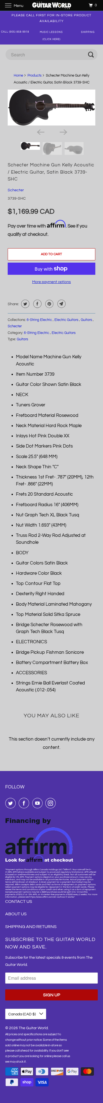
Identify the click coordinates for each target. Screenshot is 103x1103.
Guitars (87, 320)
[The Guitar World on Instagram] (51, 803)
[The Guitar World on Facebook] (25, 803)
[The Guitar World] (51, 5)
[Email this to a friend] (61, 304)
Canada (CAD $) (22, 1014)
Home (18, 75)
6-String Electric (40, 320)
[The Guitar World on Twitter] (11, 803)
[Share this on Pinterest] (49, 304)
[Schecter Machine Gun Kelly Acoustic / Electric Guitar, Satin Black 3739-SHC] (51, 107)
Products (34, 75)
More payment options (51, 282)
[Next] (63, 132)
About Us (16, 914)
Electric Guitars (66, 320)
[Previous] (40, 132)
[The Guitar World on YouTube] (38, 803)
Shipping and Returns (31, 926)
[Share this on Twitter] (24, 304)
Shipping (88, 32)
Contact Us (18, 901)
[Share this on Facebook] (36, 304)
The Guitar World (33, 1028)
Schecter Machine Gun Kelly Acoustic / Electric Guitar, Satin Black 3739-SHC (51, 172)
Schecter (16, 190)
